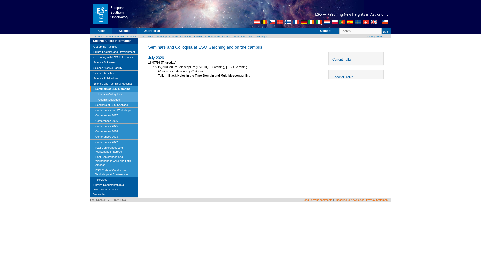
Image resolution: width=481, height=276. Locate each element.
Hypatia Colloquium (110, 94)
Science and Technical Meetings (148, 36)
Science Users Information (110, 36)
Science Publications (105, 78)
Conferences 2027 (106, 115)
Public (101, 31)
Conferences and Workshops (113, 110)
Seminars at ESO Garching (187, 36)
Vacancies (99, 194)
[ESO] (100, 13)
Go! (385, 32)
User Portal (152, 31)
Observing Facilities (105, 46)
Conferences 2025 (106, 126)
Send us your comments (317, 199)
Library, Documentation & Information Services (108, 186)
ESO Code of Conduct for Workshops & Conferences (112, 172)
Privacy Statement (377, 199)
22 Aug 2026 (374, 36)
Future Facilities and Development (114, 51)
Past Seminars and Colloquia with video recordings (237, 36)
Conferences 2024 (106, 131)
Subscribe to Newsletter (349, 199)
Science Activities (103, 73)
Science (124, 31)
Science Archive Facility (107, 67)
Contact (325, 31)
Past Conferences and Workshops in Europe (109, 149)
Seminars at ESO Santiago (111, 104)
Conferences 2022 (106, 142)
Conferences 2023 (106, 136)
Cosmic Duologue (109, 99)
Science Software (104, 62)
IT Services (100, 179)
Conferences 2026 (106, 120)
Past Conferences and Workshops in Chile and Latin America (113, 160)
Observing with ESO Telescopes (113, 57)
